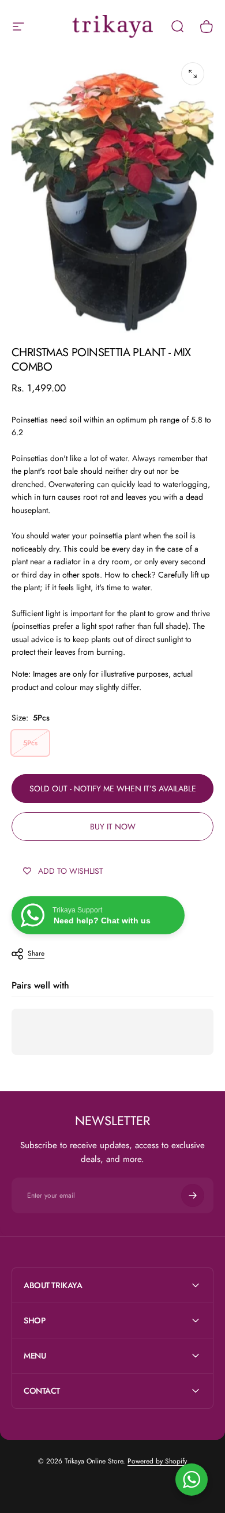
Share (36, 953)
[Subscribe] (192, 1195)
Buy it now (113, 826)
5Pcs (30, 743)
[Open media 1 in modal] (192, 73)
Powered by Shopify (157, 1461)
